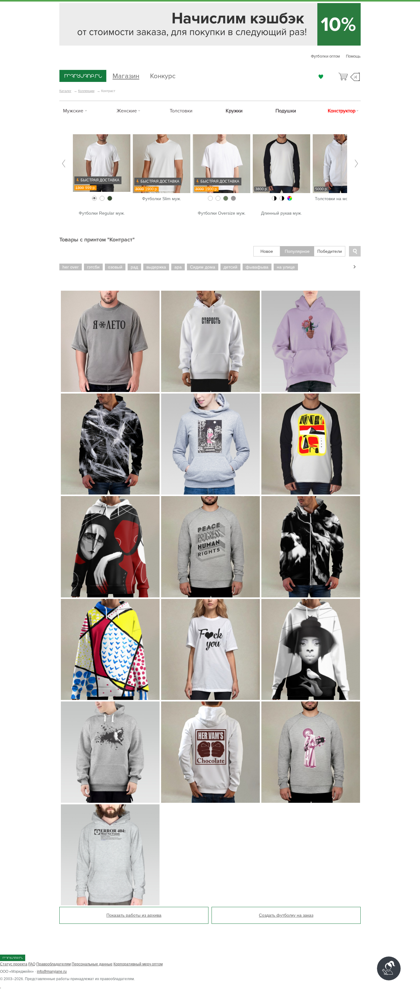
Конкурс (163, 75)
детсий (230, 267)
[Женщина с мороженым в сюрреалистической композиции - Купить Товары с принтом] (310, 341)
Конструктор (341, 111)
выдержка (156, 267)
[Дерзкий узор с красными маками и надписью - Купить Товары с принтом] (210, 649)
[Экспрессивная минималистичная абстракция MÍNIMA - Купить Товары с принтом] (310, 444)
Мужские (73, 111)
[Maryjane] (12, 960)
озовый (115, 267)
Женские (127, 111)
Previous (63, 164)
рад (134, 267)
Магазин (126, 75)
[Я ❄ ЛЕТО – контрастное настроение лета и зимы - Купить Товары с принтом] (110, 341)
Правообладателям (53, 964)
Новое (266, 251)
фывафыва (257, 267)
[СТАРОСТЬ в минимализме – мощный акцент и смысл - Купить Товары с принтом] (210, 341)
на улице (286, 267)
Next (356, 164)
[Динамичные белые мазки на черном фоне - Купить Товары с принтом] (110, 444)
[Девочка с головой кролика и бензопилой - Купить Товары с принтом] (210, 444)
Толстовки (181, 111)
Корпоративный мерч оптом (138, 964)
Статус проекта (13, 964)
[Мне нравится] (321, 77)
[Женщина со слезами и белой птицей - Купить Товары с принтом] (310, 649)
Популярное (297, 251)
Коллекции (86, 91)
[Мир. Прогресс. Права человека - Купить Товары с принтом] (210, 546)
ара (178, 267)
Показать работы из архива (133, 915)
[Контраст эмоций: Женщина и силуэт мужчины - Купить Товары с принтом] (110, 546)
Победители (329, 251)
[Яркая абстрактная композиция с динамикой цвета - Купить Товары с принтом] (110, 649)
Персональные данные (92, 964)
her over (70, 267)
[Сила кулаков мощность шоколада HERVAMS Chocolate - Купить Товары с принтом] (210, 752)
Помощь (353, 56)
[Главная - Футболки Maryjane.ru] (82, 76)
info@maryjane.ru (52, 971)
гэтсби (93, 267)
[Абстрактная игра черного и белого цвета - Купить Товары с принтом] (310, 546)
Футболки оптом (325, 56)
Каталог (65, 91)
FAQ (31, 964)
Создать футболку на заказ (286, 915)
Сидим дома (202, 267)
